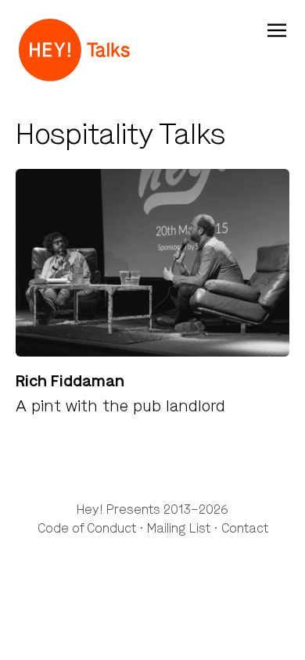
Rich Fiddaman (70, 381)
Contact (244, 528)
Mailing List (178, 528)
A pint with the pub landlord (120, 406)
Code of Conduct (87, 528)
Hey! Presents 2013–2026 (152, 509)
